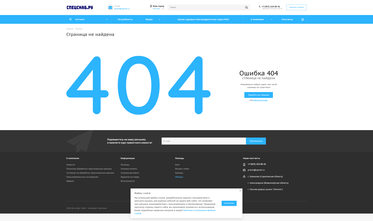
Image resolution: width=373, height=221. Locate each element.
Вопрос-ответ (182, 168)
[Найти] (246, 7)
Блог (177, 164)
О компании (72, 158)
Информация (128, 158)
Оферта (70, 181)
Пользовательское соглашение (82, 177)
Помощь (125, 164)
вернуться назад (260, 100)
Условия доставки (130, 173)
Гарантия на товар (130, 177)
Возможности (128, 181)
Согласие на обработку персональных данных (90, 173)
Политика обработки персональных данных (89, 168)
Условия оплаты (129, 168)
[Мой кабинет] (303, 19)
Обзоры (179, 177)
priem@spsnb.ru (122, 8)
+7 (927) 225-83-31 (271, 6)
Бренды (179, 173)
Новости (70, 164)
